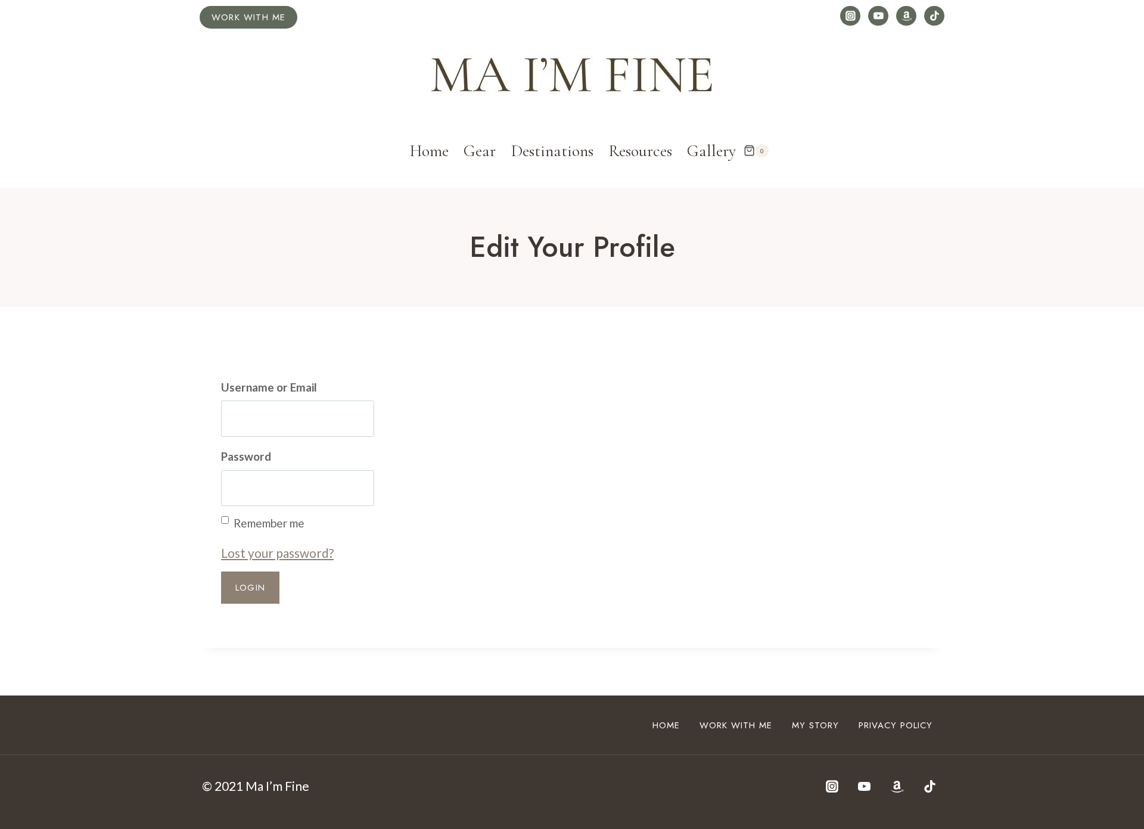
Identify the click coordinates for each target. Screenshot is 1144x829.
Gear (480, 151)
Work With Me (736, 725)
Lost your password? (277, 552)
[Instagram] (850, 16)
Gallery (711, 151)
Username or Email (269, 387)
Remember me (269, 523)
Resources (640, 151)
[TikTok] (934, 16)
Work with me (248, 17)
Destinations (552, 151)
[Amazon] (906, 16)
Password (246, 456)
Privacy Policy (895, 725)
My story (815, 725)
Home (429, 151)
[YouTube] (878, 16)
